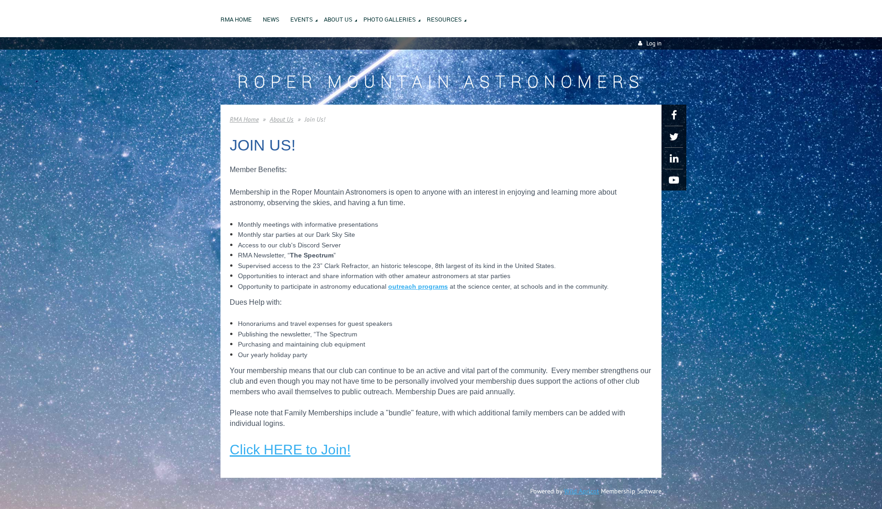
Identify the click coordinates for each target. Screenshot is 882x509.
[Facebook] (674, 115)
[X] (674, 136)
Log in (654, 43)
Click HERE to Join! (290, 449)
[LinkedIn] (674, 158)
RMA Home (244, 119)
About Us (282, 119)
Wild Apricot (581, 491)
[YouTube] (674, 179)
